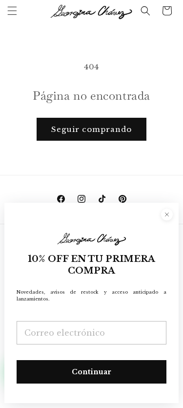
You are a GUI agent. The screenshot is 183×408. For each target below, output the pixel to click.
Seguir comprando (91, 129)
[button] (12, 10)
